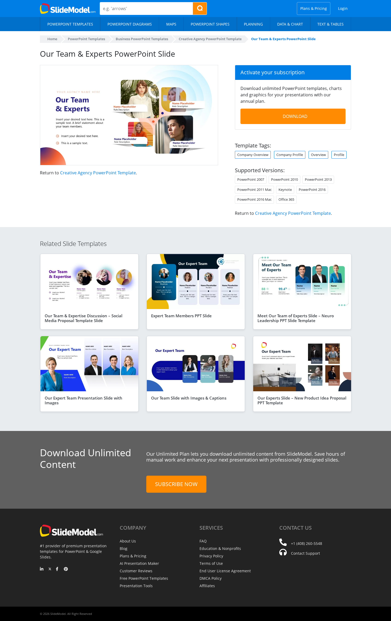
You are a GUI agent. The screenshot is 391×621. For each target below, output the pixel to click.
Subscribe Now (176, 484)
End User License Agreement (225, 570)
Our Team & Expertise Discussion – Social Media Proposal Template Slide (83, 318)
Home (52, 38)
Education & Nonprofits (220, 548)
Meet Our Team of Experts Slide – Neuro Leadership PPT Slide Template (295, 318)
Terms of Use (211, 563)
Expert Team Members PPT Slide (181, 315)
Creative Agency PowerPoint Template (98, 173)
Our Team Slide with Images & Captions (188, 398)
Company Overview (252, 154)
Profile (339, 154)
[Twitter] (50, 569)
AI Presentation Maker (139, 563)
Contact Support (305, 553)
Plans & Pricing (313, 8)
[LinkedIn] (42, 569)
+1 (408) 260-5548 (306, 543)
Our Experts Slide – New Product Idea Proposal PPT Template (301, 400)
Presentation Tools (136, 585)
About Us (128, 541)
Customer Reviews (136, 570)
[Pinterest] (66, 569)
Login (343, 8)
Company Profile (289, 154)
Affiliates (207, 585)
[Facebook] (58, 569)
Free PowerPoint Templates (144, 578)
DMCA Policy (210, 578)
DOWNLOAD (295, 116)
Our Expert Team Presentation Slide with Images (83, 400)
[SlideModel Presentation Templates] (67, 8)
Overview (318, 154)
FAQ (203, 541)
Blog (123, 548)
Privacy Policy (211, 555)
